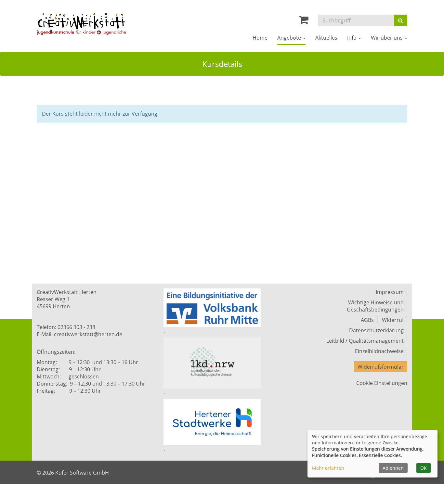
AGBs (367, 320)
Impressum (390, 292)
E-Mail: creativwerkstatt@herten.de (79, 334)
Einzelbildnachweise (379, 351)
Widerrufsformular (381, 366)
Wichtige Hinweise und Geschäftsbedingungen (375, 306)
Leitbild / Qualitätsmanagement (365, 340)
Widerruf (393, 320)
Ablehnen (393, 468)
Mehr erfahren (328, 468)
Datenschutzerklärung (376, 330)
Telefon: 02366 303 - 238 (66, 327)
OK (423, 468)
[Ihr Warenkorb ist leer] (303, 21)
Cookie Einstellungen (381, 383)
